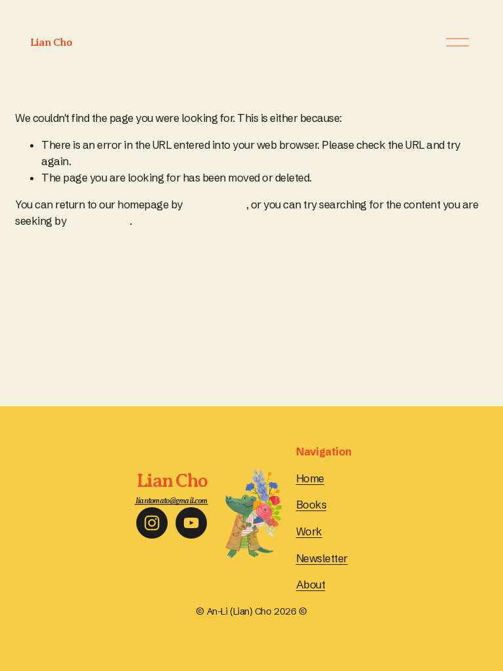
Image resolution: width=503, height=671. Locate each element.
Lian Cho (51, 42)
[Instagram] (152, 523)
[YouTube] (191, 523)
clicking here (215, 204)
